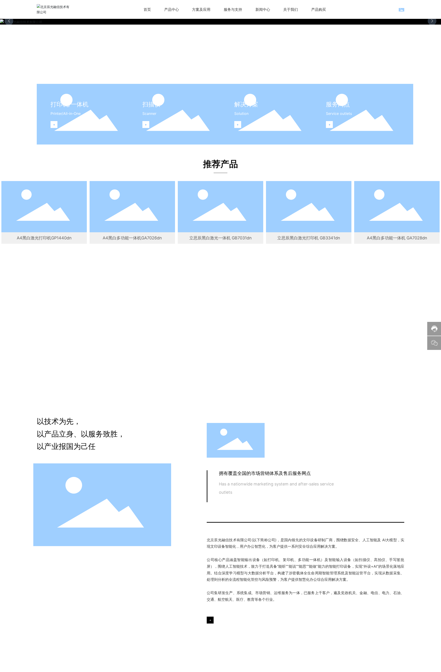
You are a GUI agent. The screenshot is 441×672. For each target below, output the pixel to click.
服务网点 (338, 104)
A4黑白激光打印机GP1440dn (44, 237)
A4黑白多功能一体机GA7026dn (132, 237)
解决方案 (246, 104)
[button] (432, 21)
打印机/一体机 (69, 104)
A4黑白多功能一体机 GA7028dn (397, 237)
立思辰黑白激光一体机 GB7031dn (220, 237)
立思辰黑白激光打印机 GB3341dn (308, 237)
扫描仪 (151, 104)
